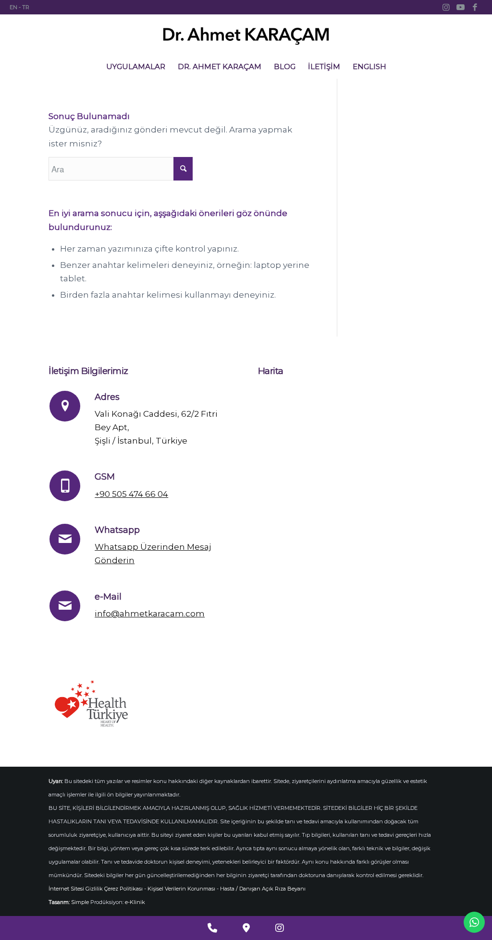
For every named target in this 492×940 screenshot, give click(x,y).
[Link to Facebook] (475, 7)
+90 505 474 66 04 (131, 494)
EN (13, 7)
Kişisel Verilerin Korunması (181, 888)
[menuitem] (136, 67)
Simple (80, 902)
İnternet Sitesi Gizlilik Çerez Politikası (96, 888)
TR (25, 7)
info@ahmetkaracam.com (150, 613)
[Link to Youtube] (460, 7)
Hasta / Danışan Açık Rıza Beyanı (263, 888)
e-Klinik (135, 902)
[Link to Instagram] (446, 7)
